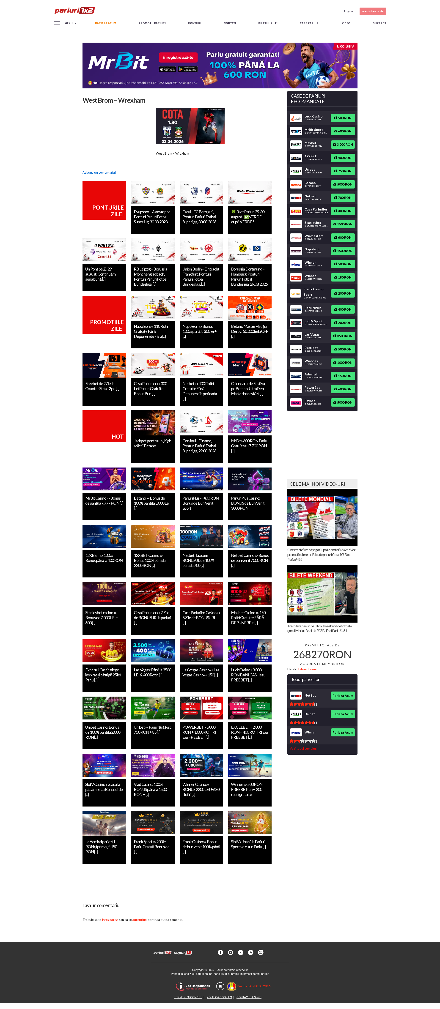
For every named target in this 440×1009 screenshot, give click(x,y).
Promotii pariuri (152, 23)
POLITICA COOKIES (219, 997)
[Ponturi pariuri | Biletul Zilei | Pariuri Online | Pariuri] (74, 11)
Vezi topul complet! (303, 748)
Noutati (230, 23)
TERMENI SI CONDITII (188, 997)
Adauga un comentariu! (99, 172)
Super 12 (379, 23)
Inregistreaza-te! (372, 11)
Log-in (348, 11)
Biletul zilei (268, 23)
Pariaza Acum (343, 695)
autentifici (139, 919)
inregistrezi (110, 919)
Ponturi (194, 23)
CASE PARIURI (309, 23)
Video (346, 23)
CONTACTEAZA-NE (248, 997)
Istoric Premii (307, 669)
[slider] (303, 704)
